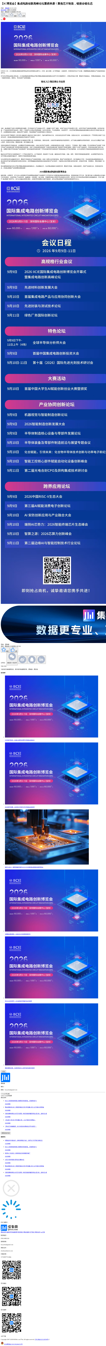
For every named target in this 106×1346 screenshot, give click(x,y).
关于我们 (32, 1232)
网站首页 (3, 1232)
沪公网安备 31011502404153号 (13, 1344)
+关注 (3, 1071)
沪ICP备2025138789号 (41, 1339)
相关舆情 (4, 10)
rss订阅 (43, 1232)
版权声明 (9, 1232)
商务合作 (37, 1232)
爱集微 (7, 8)
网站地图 (26, 1232)
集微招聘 (15, 1232)
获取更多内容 (6, 1133)
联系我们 (20, 1232)
